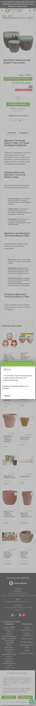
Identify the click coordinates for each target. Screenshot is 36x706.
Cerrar (7, 396)
